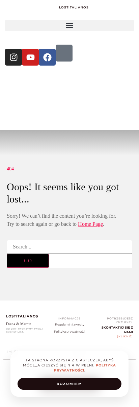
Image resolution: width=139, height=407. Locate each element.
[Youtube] (30, 57)
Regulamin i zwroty (69, 324)
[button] (69, 25)
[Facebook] (47, 57)
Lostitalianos (74, 7)
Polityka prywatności (69, 331)
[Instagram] (13, 57)
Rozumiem (69, 384)
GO (28, 260)
